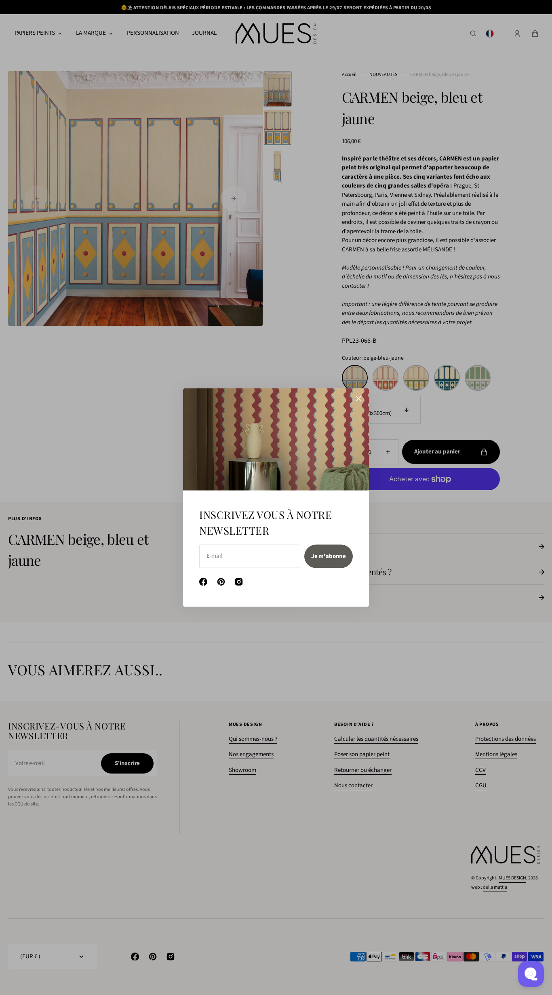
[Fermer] (358, 399)
